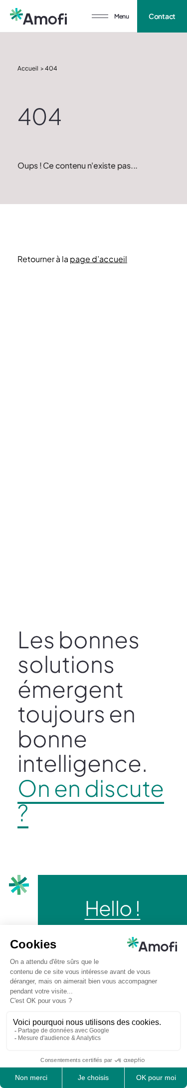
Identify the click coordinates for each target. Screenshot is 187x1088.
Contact (162, 16)
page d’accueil (98, 259)
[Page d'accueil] (38, 16)
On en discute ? (90, 800)
